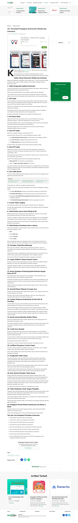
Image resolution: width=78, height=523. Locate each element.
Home (8, 511)
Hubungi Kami (68, 511)
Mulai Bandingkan (28, 448)
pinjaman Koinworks (26, 70)
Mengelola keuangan (37, 2)
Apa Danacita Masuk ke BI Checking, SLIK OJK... (59, 498)
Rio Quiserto (15, 34)
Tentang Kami (22, 511)
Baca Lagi (11, 503)
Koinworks (26, 71)
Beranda (9, 26)
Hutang (46, 2)
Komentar (16, 501)
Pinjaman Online (19, 8)
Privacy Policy (52, 511)
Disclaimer (37, 511)
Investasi (22, 2)
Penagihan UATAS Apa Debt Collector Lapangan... (38, 498)
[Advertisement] (39, 19)
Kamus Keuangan (64, 2)
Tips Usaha (29, 2)
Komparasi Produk (54, 2)
